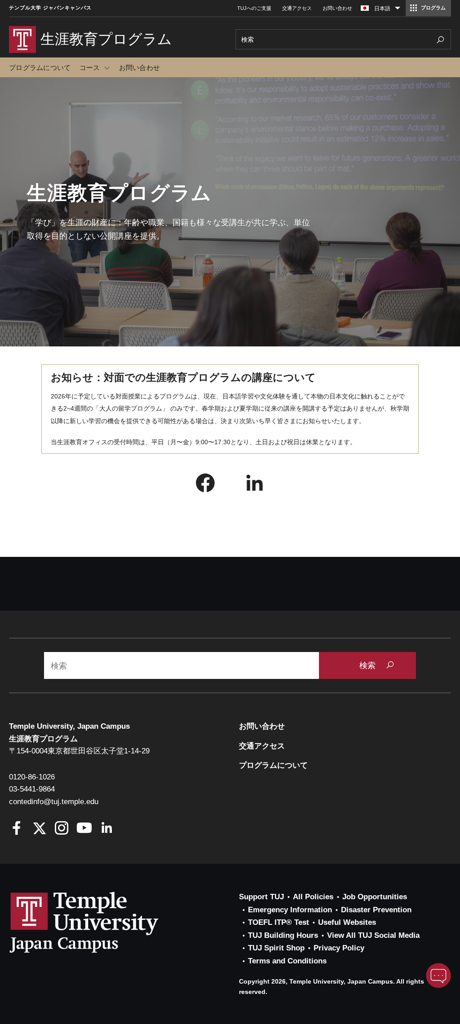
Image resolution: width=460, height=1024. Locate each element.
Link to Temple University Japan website (99, 922)
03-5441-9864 (32, 789)
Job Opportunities (374, 897)
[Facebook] (17, 829)
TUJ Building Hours (283, 935)
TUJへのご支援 (254, 8)
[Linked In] (107, 829)
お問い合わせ (337, 8)
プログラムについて (40, 67)
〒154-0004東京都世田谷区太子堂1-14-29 (79, 751)
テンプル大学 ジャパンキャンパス (50, 8)
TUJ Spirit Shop (276, 948)
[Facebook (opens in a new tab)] (205, 485)
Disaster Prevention (376, 910)
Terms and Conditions (287, 961)
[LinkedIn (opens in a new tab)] (254, 485)
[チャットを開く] (438, 975)
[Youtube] (84, 829)
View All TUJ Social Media (373, 935)
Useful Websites (347, 922)
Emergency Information (290, 910)
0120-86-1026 (32, 777)
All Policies (313, 897)
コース (90, 67)
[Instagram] (62, 829)
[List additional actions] (397, 10)
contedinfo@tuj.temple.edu (53, 801)
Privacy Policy (339, 948)
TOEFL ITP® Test (278, 922)
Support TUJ (261, 897)
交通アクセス (297, 8)
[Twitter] (39, 829)
